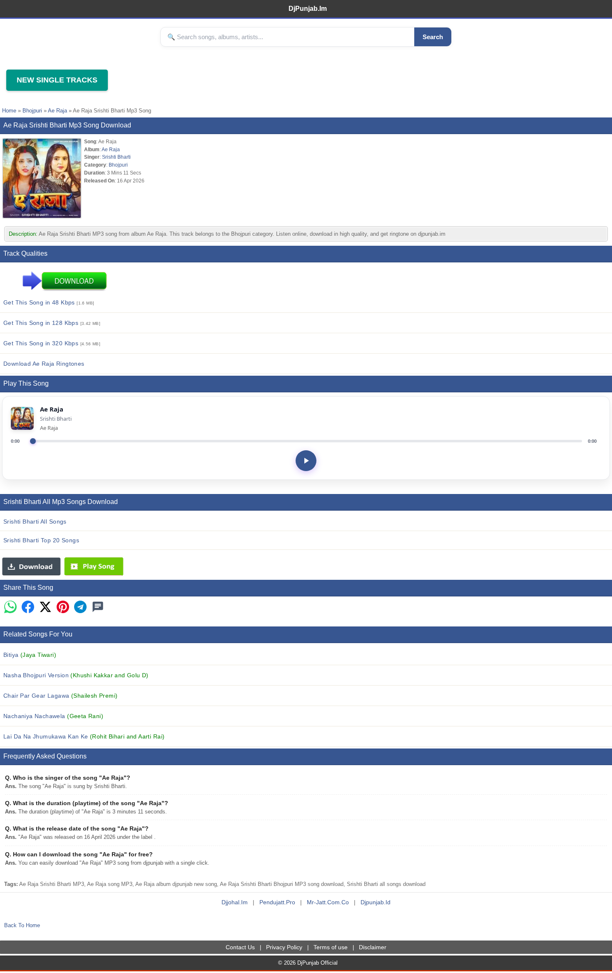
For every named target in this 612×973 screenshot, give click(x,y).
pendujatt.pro (277, 902)
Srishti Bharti (116, 157)
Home (9, 110)
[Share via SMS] (98, 607)
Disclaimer (372, 947)
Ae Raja (57, 110)
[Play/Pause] (306, 460)
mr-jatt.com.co (328, 902)
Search (433, 36)
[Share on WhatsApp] (10, 607)
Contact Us (240, 947)
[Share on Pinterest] (63, 607)
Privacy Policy (284, 947)
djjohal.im (234, 902)
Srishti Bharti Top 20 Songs (41, 540)
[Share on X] (45, 607)
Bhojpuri (32, 110)
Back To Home (22, 925)
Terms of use (330, 947)
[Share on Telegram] (80, 607)
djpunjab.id (376, 902)
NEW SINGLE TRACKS (57, 80)
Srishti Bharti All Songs (35, 521)
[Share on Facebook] (28, 607)
